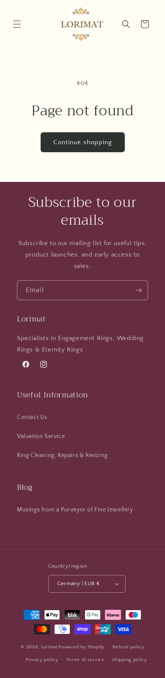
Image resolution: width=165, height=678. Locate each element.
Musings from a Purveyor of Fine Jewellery (75, 509)
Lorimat (49, 646)
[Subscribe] (138, 290)
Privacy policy (42, 659)
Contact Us (32, 417)
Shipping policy (129, 659)
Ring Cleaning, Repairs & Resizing (62, 455)
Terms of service (85, 659)
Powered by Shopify (81, 646)
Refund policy (128, 647)
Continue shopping (82, 142)
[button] (17, 24)
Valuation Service (41, 436)
